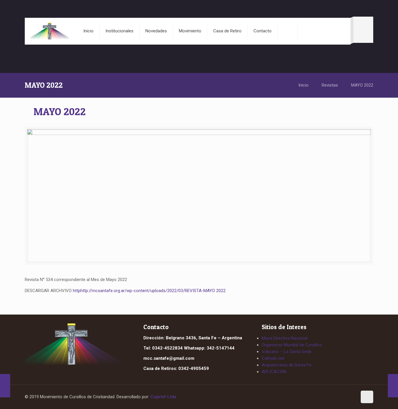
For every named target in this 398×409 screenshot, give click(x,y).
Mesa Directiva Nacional (284, 338)
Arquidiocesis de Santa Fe (286, 365)
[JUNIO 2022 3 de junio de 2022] (393, 385)
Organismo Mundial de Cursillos (292, 344)
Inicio (303, 85)
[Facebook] (339, 397)
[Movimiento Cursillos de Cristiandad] (49, 31)
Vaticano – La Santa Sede (286, 351)
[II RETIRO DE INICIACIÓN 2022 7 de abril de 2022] (5, 385)
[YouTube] (350, 397)
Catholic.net (273, 358)
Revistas (330, 85)
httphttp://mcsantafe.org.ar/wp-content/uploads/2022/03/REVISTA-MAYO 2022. (149, 290)
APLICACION (274, 371)
